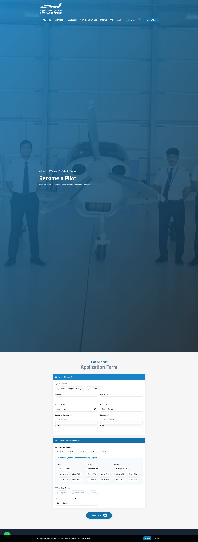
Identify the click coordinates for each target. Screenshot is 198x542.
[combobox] (76, 419)
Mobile (58, 425)
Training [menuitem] (47, 20)
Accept (147, 538)
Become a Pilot (150, 20)
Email (102, 425)
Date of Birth (60, 405)
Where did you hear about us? (66, 499)
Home (43, 171)
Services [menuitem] (59, 20)
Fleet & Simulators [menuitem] (88, 20)
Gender (103, 405)
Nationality (104, 415)
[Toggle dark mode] (139, 20)
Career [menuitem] (119, 20)
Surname (104, 395)
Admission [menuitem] (72, 20)
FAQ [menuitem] (111, 20)
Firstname (59, 395)
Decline (157, 538)
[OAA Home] (51, 8)
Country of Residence (63, 415)
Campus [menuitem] (103, 20)
